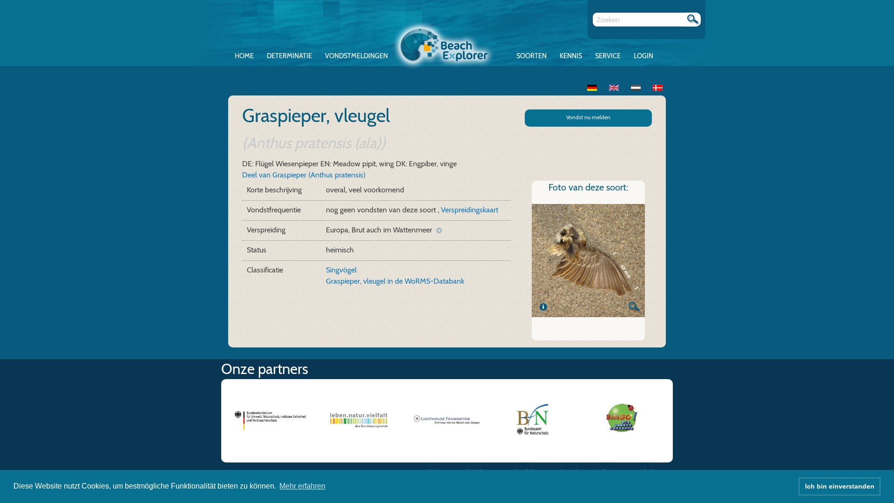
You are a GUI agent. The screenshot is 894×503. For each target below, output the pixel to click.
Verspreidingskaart (469, 209)
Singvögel (341, 269)
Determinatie (289, 56)
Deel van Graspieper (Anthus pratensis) (304, 174)
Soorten (531, 56)
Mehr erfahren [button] (302, 486)
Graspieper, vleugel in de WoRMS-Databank (395, 281)
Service (608, 56)
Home (244, 56)
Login (643, 56)
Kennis (571, 56)
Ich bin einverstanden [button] (839, 486)
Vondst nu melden (588, 117)
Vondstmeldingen (356, 56)
